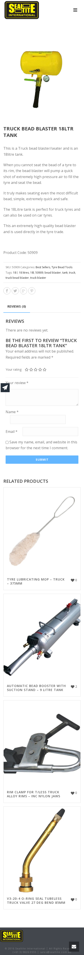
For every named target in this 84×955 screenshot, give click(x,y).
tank (65, 272)
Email (11, 431)
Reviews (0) (16, 306)
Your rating (14, 369)
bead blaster (53, 272)
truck (72, 272)
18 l (15, 272)
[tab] (16, 306)
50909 (39, 272)
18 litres (24, 272)
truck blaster (38, 278)
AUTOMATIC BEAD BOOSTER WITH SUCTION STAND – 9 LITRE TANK (36, 688)
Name (12, 411)
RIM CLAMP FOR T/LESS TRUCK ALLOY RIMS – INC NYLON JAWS (33, 794)
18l (32, 272)
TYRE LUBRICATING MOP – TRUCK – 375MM (36, 581)
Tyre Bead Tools (62, 267)
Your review (17, 382)
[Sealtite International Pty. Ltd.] (11, 936)
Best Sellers (43, 267)
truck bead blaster (17, 278)
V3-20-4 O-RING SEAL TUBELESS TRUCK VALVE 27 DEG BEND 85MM (36, 900)
